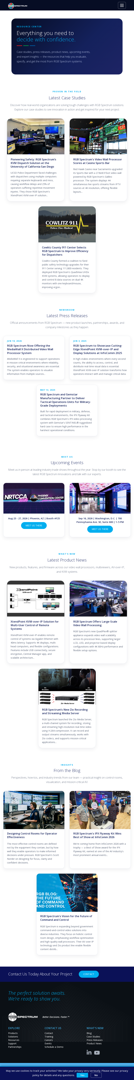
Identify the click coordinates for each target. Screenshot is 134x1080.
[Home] (19, 6)
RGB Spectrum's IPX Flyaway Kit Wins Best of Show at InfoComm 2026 (97, 835)
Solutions (13, 1036)
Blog (89, 1033)
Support (12, 1043)
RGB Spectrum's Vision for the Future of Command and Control (66, 918)
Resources (13, 1040)
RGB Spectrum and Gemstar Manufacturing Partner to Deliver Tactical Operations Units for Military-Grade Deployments (65, 399)
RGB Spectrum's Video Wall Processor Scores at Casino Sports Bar (97, 161)
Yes (82, 1075)
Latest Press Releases (67, 315)
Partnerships (14, 1046)
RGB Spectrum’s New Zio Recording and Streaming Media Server (65, 711)
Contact (88, 974)
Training (49, 1036)
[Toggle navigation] (122, 5)
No (96, 1075)
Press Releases (95, 1040)
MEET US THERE (34, 525)
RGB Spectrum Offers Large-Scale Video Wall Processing (95, 623)
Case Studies (93, 1036)
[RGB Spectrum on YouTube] (97, 1052)
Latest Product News (67, 560)
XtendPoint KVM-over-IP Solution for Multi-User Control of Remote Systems (35, 625)
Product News (94, 1043)
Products (13, 1033)
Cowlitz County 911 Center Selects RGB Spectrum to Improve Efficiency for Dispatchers (65, 251)
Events (48, 1043)
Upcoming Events (67, 462)
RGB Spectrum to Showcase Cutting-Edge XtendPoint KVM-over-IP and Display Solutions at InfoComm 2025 (97, 349)
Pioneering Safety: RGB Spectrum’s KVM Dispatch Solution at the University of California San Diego (33, 163)
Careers (49, 1040)
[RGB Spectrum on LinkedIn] (90, 1052)
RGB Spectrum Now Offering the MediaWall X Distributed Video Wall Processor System (30, 349)
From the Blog (67, 770)
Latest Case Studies (67, 98)
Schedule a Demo (54, 1046)
